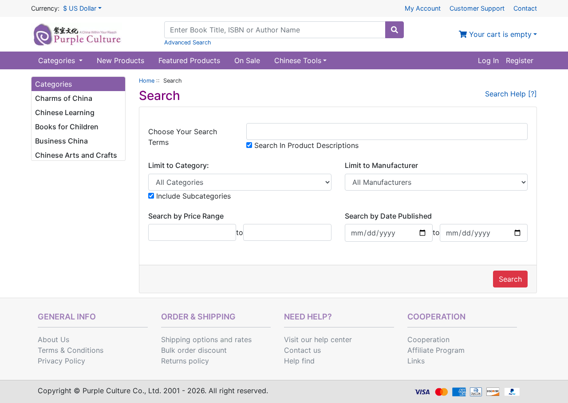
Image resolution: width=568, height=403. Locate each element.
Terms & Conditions (70, 350)
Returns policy (185, 360)
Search (510, 279)
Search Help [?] (511, 93)
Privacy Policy (61, 360)
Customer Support (477, 8)
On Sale (247, 60)
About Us (53, 339)
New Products (120, 60)
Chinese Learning (65, 112)
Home (146, 80)
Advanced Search (187, 42)
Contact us (302, 350)
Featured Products (189, 60)
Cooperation (428, 339)
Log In (488, 60)
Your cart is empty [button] (499, 34)
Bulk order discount (194, 350)
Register (519, 60)
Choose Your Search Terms (182, 137)
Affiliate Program (436, 350)
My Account (423, 8)
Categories (57, 60)
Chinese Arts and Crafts (76, 155)
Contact (525, 8)
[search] (394, 29)
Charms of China (63, 98)
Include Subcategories (192, 196)
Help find (299, 360)
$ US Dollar (79, 8)
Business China (61, 140)
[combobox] (275, 29)
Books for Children (67, 126)
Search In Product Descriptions (305, 145)
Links (416, 360)
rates (243, 339)
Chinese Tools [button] (297, 60)
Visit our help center (318, 339)
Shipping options (189, 339)
